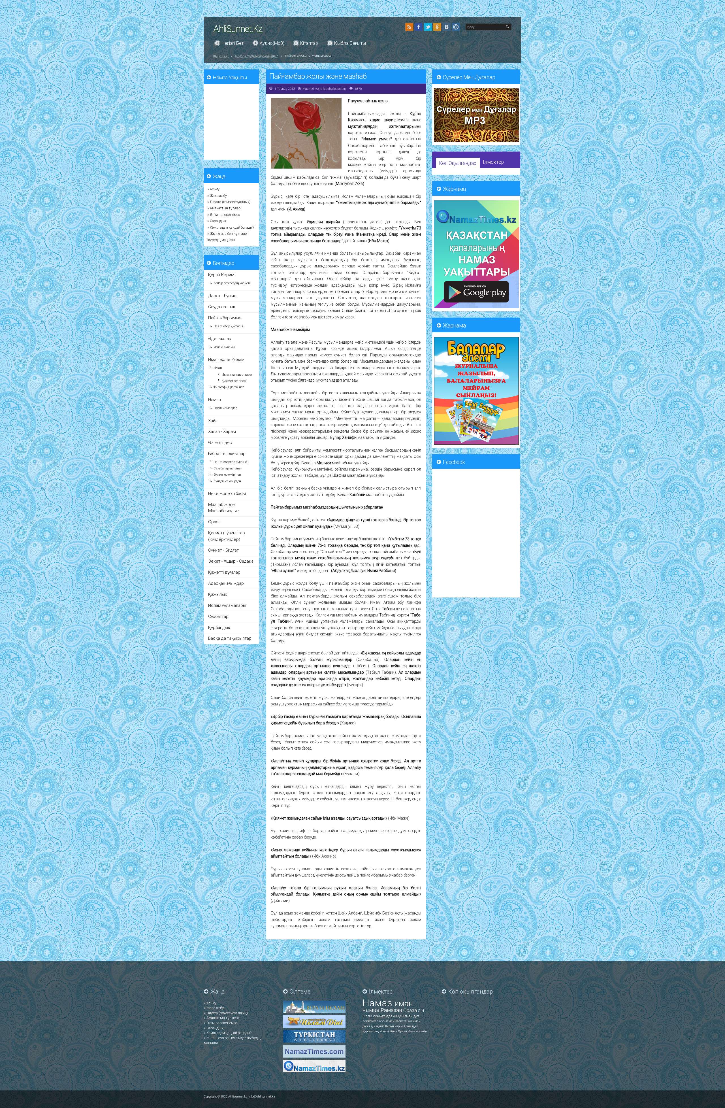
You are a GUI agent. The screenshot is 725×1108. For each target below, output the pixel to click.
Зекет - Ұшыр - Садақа (230, 561)
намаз (371, 1010)
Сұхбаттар (218, 616)
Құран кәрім (394, 1026)
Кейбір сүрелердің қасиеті (232, 283)
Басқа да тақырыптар (229, 638)
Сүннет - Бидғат (223, 550)
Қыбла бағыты (350, 43)
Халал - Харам (222, 431)
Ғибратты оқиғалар (227, 453)
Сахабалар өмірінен (228, 468)
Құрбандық (219, 627)
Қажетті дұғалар (224, 572)
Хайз (213, 420)
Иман (218, 368)
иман (404, 1003)
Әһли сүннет (374, 1016)
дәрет (366, 1026)
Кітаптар (309, 43)
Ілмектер (493, 162)
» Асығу (213, 189)
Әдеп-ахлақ (219, 338)
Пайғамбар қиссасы (228, 326)
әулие (380, 1026)
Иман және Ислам (226, 359)
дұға (416, 1016)
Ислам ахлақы (224, 347)
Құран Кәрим (221, 274)
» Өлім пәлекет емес (223, 215)
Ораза (214, 521)
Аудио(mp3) (272, 43)
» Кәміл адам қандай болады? (230, 227)
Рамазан (392, 1010)
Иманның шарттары (237, 375)
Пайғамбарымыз (224, 317)
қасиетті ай (404, 1021)
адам (391, 1016)
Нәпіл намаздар (225, 408)
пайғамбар (370, 1021)
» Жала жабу (217, 196)
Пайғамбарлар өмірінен (231, 462)
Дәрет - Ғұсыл (222, 295)
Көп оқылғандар (457, 163)
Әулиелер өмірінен (227, 475)
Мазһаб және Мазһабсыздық (256, 55)
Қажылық (217, 594)
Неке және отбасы (227, 493)
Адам (408, 1026)
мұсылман (404, 1016)
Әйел (394, 1031)
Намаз (214, 399)
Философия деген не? (229, 387)
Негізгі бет (232, 43)
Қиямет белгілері (234, 381)
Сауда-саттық (221, 306)
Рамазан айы (418, 1031)
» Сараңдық (216, 221)
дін (421, 1010)
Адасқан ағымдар (226, 583)
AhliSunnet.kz (237, 28)
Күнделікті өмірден (227, 481)
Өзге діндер (220, 442)
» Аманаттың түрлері (224, 208)
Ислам (384, 1031)
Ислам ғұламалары (227, 605)
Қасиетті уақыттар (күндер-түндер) (226, 536)
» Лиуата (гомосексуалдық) (229, 202)
